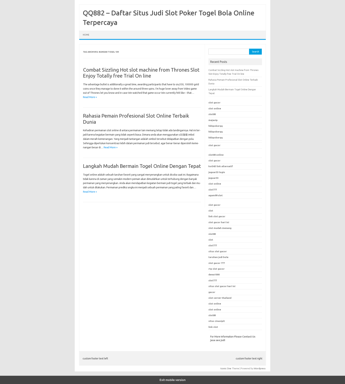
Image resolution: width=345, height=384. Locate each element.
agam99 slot (215, 195)
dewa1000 (214, 274)
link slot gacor (216, 216)
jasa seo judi (217, 340)
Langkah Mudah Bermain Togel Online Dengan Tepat (142, 166)
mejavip (213, 120)
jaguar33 (213, 178)
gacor (211, 292)
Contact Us (248, 336)
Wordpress (260, 368)
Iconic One (225, 368)
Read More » (90, 97)
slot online (214, 108)
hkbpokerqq (215, 126)
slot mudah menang (219, 228)
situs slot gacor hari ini (221, 286)
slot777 (212, 189)
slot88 (212, 114)
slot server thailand (219, 298)
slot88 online (216, 154)
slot (210, 210)
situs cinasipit (216, 321)
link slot (213, 327)
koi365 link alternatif (220, 166)
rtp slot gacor (216, 268)
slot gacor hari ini (218, 222)
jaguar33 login (216, 172)
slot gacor (214, 102)
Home (86, 35)
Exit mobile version (173, 380)
